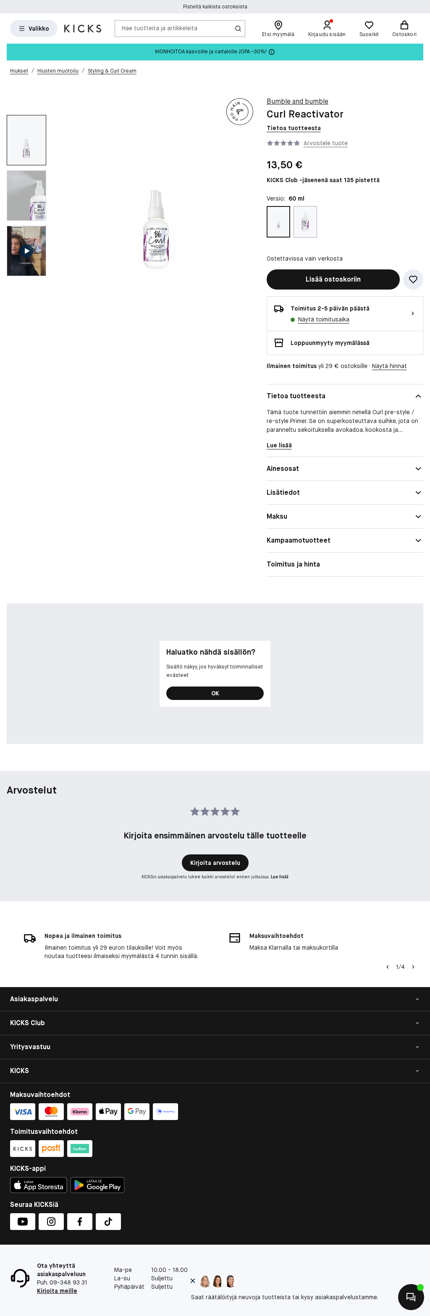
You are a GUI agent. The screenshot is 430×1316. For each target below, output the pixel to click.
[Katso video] (26, 251)
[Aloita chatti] (411, 1297)
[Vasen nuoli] (387, 967)
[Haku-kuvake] (238, 28)
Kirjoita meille (57, 1291)
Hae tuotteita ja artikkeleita (159, 28)
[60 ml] (278, 222)
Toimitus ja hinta (293, 564)
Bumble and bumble (297, 101)
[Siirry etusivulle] (82, 28)
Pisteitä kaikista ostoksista (215, 6)
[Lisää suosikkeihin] (413, 279)
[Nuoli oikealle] (413, 967)
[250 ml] (305, 222)
